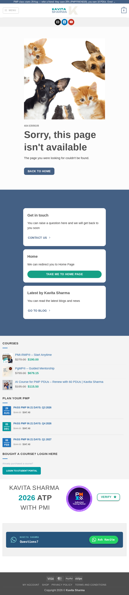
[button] (11, 11)
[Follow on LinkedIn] (64, 22)
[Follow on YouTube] (71, 22)
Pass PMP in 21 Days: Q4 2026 (32, 423)
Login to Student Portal (21, 470)
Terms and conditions (90, 585)
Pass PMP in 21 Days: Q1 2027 (32, 439)
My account (31, 585)
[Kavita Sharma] (64, 10)
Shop (45, 585)
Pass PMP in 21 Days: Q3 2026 (32, 407)
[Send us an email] (58, 22)
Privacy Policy (62, 585)
